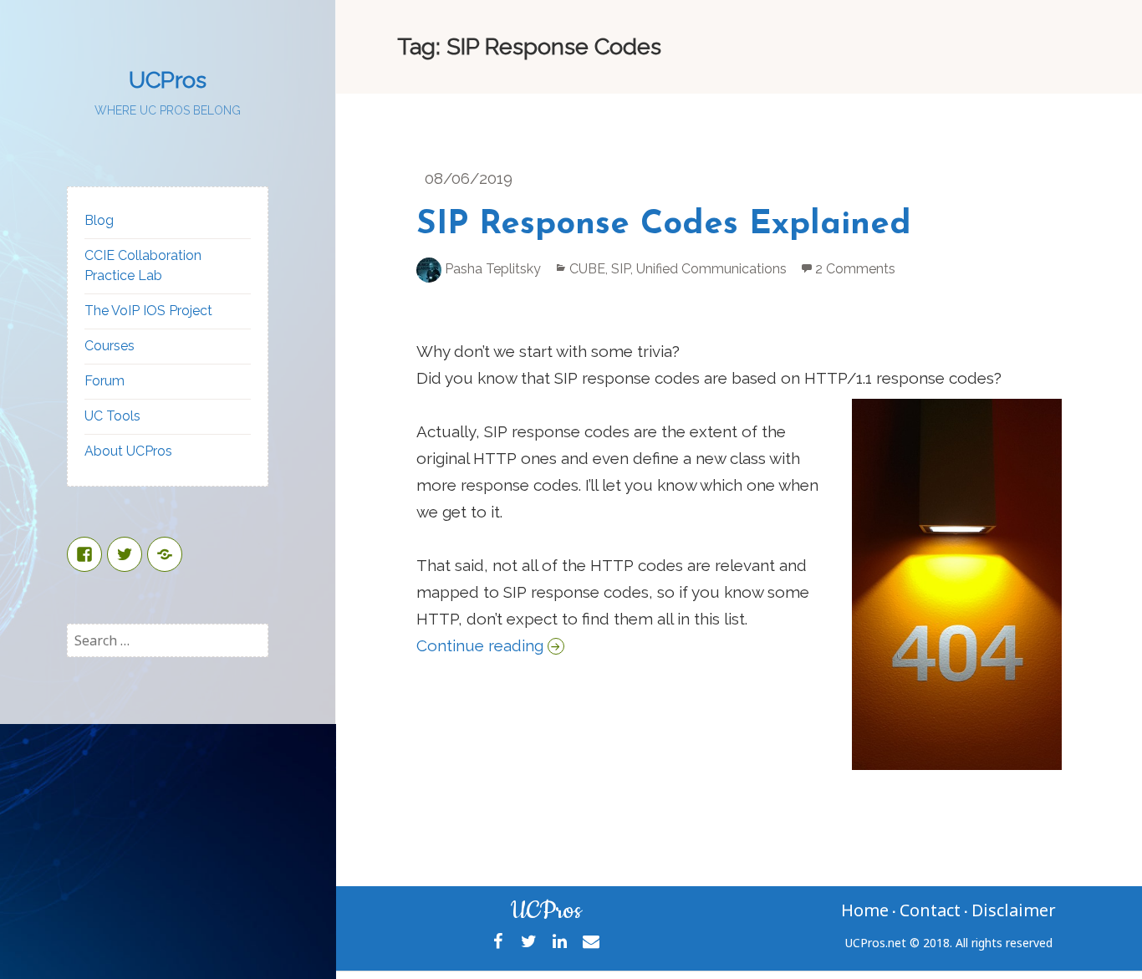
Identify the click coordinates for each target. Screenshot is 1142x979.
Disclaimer (1013, 910)
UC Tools (112, 416)
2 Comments (855, 269)
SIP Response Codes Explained (663, 225)
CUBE (587, 269)
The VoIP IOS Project (148, 311)
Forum (104, 381)
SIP (620, 269)
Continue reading (490, 645)
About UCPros (128, 451)
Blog (99, 220)
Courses (109, 346)
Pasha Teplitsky (493, 269)
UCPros (167, 80)
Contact (930, 910)
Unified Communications (711, 269)
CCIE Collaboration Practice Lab (142, 265)
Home (865, 910)
